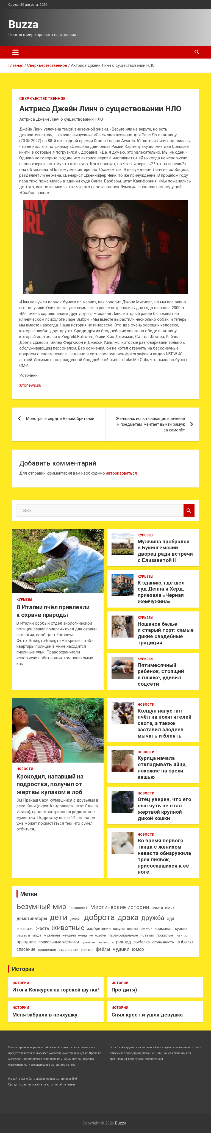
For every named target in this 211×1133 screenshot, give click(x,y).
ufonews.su (30, 385)
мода (36, 935)
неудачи (69, 935)
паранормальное (123, 935)
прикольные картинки (58, 942)
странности (69, 950)
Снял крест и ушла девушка (147, 1015)
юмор (138, 949)
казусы (119, 929)
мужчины (52, 935)
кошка (132, 929)
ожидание (85, 935)
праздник (26, 941)
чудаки (121, 949)
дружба (152, 918)
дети (59, 917)
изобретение (99, 928)
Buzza (23, 24)
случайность (163, 942)
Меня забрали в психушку (44, 1015)
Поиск (189, 510)
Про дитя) (124, 990)
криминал (164, 928)
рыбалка (142, 942)
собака (184, 941)
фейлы (103, 949)
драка (128, 917)
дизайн (76, 919)
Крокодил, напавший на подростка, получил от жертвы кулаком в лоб (50, 784)
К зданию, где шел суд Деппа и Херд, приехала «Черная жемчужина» (161, 592)
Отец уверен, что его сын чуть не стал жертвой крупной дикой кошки (164, 808)
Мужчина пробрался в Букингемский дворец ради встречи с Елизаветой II (165, 550)
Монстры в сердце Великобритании (60, 418)
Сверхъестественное (42, 98)
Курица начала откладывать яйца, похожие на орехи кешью (162, 767)
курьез (181, 928)
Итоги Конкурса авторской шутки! (55, 990)
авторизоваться (121, 473)
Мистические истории (119, 907)
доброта (99, 917)
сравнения (47, 950)
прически (88, 942)
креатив (146, 929)
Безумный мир (41, 906)
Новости (24, 769)
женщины (25, 929)
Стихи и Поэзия (163, 908)
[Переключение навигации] (15, 52)
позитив (181, 935)
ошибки (100, 935)
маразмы (23, 935)
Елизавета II (78, 908)
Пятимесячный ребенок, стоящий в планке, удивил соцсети (161, 674)
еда (170, 918)
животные (68, 928)
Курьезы (24, 600)
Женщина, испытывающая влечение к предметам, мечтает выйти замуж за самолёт (150, 424)
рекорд (123, 941)
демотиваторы (31, 918)
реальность (105, 942)
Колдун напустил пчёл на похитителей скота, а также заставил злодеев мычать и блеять (164, 723)
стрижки (87, 950)
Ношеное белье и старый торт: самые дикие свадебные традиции (166, 633)
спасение (25, 949)
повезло (147, 935)
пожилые (165, 935)
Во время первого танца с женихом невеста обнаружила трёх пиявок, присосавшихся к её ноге (164, 856)
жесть (42, 928)
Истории (23, 969)
